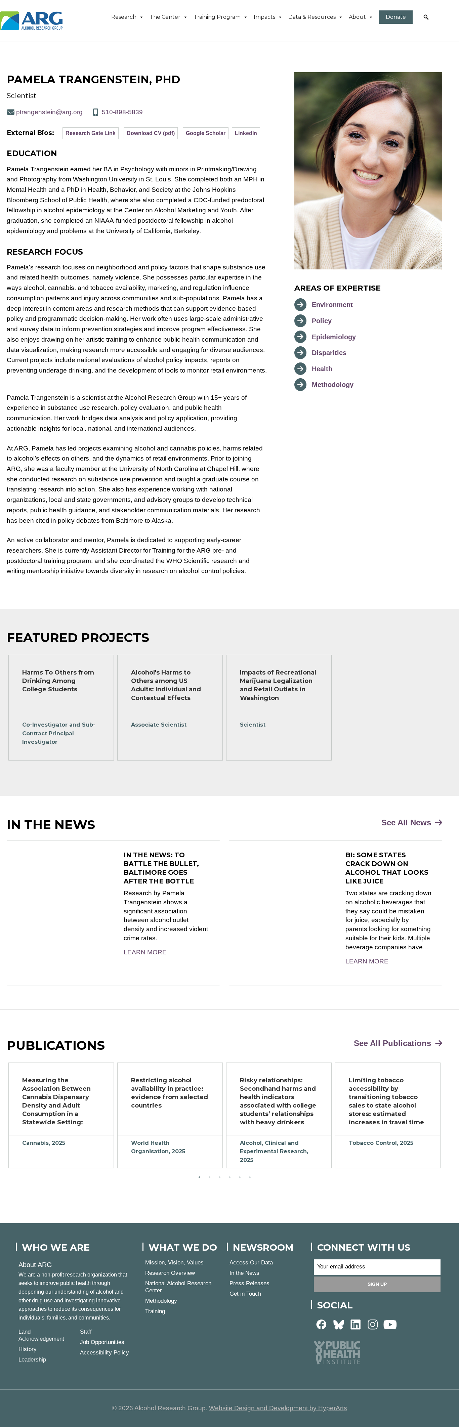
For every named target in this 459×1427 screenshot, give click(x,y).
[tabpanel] (61, 707)
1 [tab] (199, 1177)
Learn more (145, 952)
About (357, 17)
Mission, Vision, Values (174, 1262)
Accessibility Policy (104, 1352)
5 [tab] (239, 1177)
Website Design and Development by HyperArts (278, 1408)
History (27, 1349)
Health (322, 369)
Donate (396, 17)
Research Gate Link (91, 133)
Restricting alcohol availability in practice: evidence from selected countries (169, 1093)
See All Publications (393, 1043)
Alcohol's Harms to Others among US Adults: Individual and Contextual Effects (166, 685)
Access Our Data (251, 1262)
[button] (426, 17)
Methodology (332, 384)
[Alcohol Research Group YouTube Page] (390, 1324)
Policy (322, 321)
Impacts (264, 17)
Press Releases (249, 1283)
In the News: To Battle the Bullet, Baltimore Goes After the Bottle (161, 868)
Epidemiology (334, 336)
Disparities (329, 352)
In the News (244, 1273)
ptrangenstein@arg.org (49, 112)
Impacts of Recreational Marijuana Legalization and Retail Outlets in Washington (278, 685)
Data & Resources (312, 17)
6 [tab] (249, 1177)
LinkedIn (246, 133)
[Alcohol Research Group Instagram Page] (373, 1324)
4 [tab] (229, 1177)
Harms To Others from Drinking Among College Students (58, 681)
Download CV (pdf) (151, 133)
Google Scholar (205, 133)
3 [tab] (219, 1177)
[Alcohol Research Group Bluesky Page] (338, 1324)
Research (123, 17)
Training (155, 1311)
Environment (332, 304)
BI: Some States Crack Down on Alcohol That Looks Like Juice (386, 868)
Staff (86, 1332)
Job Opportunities (102, 1342)
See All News (407, 822)
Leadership (32, 1359)
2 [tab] (209, 1177)
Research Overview (170, 1273)
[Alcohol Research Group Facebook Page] (321, 1324)
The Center (165, 17)
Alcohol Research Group (33, 21)
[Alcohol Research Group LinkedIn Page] (356, 1324)
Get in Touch (245, 1294)
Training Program (217, 17)
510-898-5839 (122, 112)
